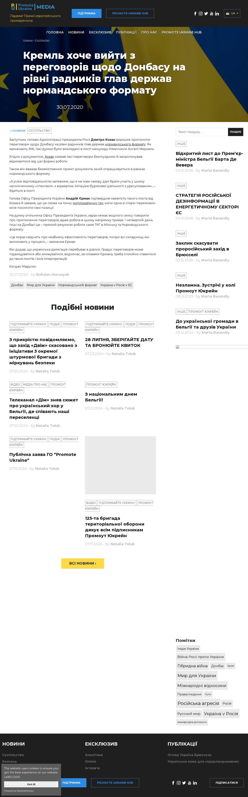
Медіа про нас (35, 384)
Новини (76, 32)
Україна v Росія (221, 713)
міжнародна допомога (192, 722)
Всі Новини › (82, 563)
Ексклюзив (100, 32)
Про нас (149, 32)
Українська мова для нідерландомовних (203, 761)
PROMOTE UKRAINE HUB (182, 32)
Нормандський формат (77, 285)
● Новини (18, 130)
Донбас (17, 285)
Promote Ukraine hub (130, 13)
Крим (230, 665)
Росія (227, 703)
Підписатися (227, 782)
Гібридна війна (192, 665)
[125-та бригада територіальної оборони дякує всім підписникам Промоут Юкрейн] (120, 465)
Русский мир (189, 714)
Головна (55, 32)
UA (233, 13)
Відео (15, 384)
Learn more (12, 776)
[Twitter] (206, 13)
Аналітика (94, 755)
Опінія (90, 761)
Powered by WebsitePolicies (19, 790)
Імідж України (188, 648)
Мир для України (41, 285)
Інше (181, 144)
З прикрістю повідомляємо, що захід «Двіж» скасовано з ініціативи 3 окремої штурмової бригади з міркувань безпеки (43, 351)
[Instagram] (201, 13)
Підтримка (87, 13)
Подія (55, 324)
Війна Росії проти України (200, 657)
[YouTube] (212, 13)
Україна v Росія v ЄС (116, 285)
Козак (49, 157)
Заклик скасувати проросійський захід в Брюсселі (202, 249)
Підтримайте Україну (28, 324)
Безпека (9, 761)
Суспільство (42, 40)
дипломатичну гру (88, 203)
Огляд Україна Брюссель (190, 755)
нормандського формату (125, 144)
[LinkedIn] (217, 13)
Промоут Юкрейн (101, 384)
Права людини (189, 694)
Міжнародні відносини (201, 685)
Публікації (126, 32)
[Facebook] (195, 13)
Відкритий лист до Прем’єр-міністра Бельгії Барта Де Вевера (209, 159)
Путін (208, 694)
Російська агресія (198, 703)
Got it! (31, 784)
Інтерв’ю (92, 768)
